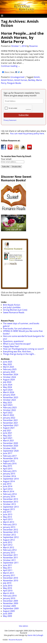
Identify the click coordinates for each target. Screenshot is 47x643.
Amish (37, 77)
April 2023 (7, 405)
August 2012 (9, 539)
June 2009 (7, 613)
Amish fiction (7, 80)
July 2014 (7, 483)
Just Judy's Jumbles (12, 307)
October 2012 (9, 534)
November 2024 (10, 374)
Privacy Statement (10, 120)
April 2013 (7, 519)
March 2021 (8, 440)
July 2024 (7, 382)
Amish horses (20, 80)
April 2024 (7, 389)
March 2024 (8, 392)
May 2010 (7, 588)
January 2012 (9, 552)
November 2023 (10, 397)
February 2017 (10, 456)
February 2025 (10, 369)
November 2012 (10, 532)
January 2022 (9, 417)
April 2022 (7, 412)
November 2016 (10, 458)
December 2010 (10, 578)
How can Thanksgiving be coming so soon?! (23, 349)
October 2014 (9, 476)
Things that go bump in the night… (19, 354)
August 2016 (9, 461)
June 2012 (7, 542)
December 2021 (10, 420)
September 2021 (11, 425)
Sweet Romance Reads (13, 312)
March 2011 (8, 573)
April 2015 (7, 468)
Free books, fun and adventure (17, 328)
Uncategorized (17, 77)
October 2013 (9, 504)
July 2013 (7, 511)
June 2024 (7, 384)
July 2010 (7, 583)
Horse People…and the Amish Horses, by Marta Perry (22, 37)
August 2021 (9, 427)
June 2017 (7, 453)
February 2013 (10, 524)
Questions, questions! (13, 341)
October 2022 (9, 410)
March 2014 (8, 491)
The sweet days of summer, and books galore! (21, 324)
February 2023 (10, 407)
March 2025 (8, 366)
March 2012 (8, 547)
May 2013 (7, 517)
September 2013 (11, 506)
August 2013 (9, 509)
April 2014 (7, 489)
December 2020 (10, 443)
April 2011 (7, 570)
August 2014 (9, 481)
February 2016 (10, 463)
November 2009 (10, 603)
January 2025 (9, 372)
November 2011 (10, 557)
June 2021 (7, 433)
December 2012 (10, 529)
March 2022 (8, 415)
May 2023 (7, 402)
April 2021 (7, 438)
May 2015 (7, 466)
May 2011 (7, 567)
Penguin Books (14, 83)
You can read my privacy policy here (27, 133)
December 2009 (10, 600)
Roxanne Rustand (15, 640)
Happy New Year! (11, 346)
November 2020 (10, 445)
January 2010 (9, 598)
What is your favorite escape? (17, 343)
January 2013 (9, 527)
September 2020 (11, 450)
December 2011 (10, 555)
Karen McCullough (35, 635)
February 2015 (10, 471)
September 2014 (11, 478)
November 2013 (10, 501)
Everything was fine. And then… (17, 351)
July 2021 (7, 430)
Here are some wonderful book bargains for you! (23, 337)
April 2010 (7, 590)
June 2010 (7, 585)
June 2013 (7, 514)
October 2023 (9, 400)
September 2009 (11, 608)
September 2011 (11, 562)
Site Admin (23, 626)
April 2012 (7, 544)
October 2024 (9, 377)
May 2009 (7, 616)
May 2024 (7, 387)
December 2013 (10, 499)
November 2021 (10, 422)
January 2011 (9, 575)
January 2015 (9, 473)
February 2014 (10, 494)
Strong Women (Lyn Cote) (15, 309)
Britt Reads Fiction (11, 304)
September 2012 (11, 537)
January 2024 (9, 394)
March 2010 (8, 593)
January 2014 (9, 496)
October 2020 (9, 448)
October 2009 (9, 606)
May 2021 (7, 435)
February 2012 (10, 550)
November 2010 (10, 580)
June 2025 (7, 361)
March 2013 (8, 522)
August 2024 (9, 379)
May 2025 (7, 364)
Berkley (31, 80)
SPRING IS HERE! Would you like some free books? (23, 332)
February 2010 (10, 595)
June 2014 (7, 486)
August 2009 (9, 611)
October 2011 (9, 560)
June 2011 (7, 565)
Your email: (6, 159)
